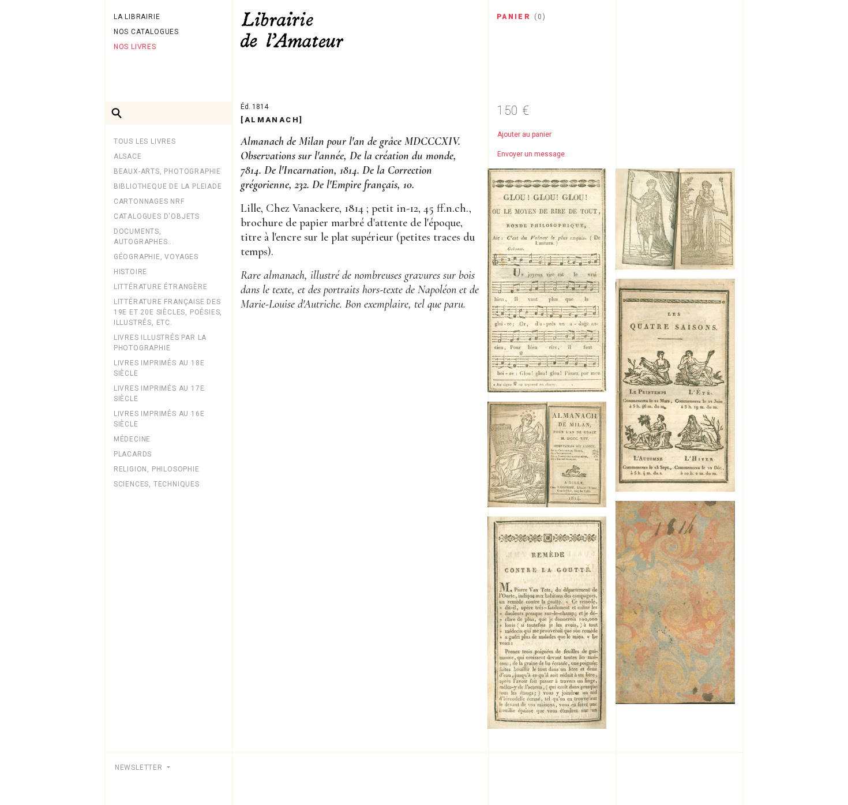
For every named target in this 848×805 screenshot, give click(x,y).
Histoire (130, 272)
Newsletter (140, 767)
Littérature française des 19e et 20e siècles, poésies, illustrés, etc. (168, 312)
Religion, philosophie (157, 469)
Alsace (128, 156)
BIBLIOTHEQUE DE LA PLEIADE (168, 186)
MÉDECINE (132, 439)
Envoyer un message (531, 154)
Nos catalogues (146, 32)
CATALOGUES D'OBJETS (157, 216)
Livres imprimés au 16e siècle (159, 419)
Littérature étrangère (161, 287)
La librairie (137, 17)
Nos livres (135, 47)
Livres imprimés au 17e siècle (159, 393)
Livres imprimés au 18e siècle (159, 368)
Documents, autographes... (144, 236)
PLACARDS (133, 454)
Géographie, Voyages (156, 257)
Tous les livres (145, 141)
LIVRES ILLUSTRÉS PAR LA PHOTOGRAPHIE (160, 343)
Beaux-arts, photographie (167, 171)
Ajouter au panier (524, 134)
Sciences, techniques (157, 484)
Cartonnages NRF (149, 201)
